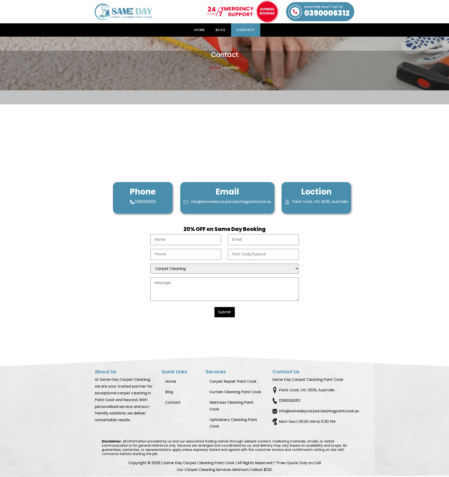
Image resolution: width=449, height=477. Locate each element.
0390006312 (327, 11)
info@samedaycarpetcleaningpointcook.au (231, 201)
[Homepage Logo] (124, 11)
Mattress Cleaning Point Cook (231, 406)
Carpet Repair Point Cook (233, 381)
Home (199, 30)
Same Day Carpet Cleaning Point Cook (198, 463)
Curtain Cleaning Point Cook (235, 392)
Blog (221, 30)
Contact (245, 30)
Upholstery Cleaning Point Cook (233, 423)
